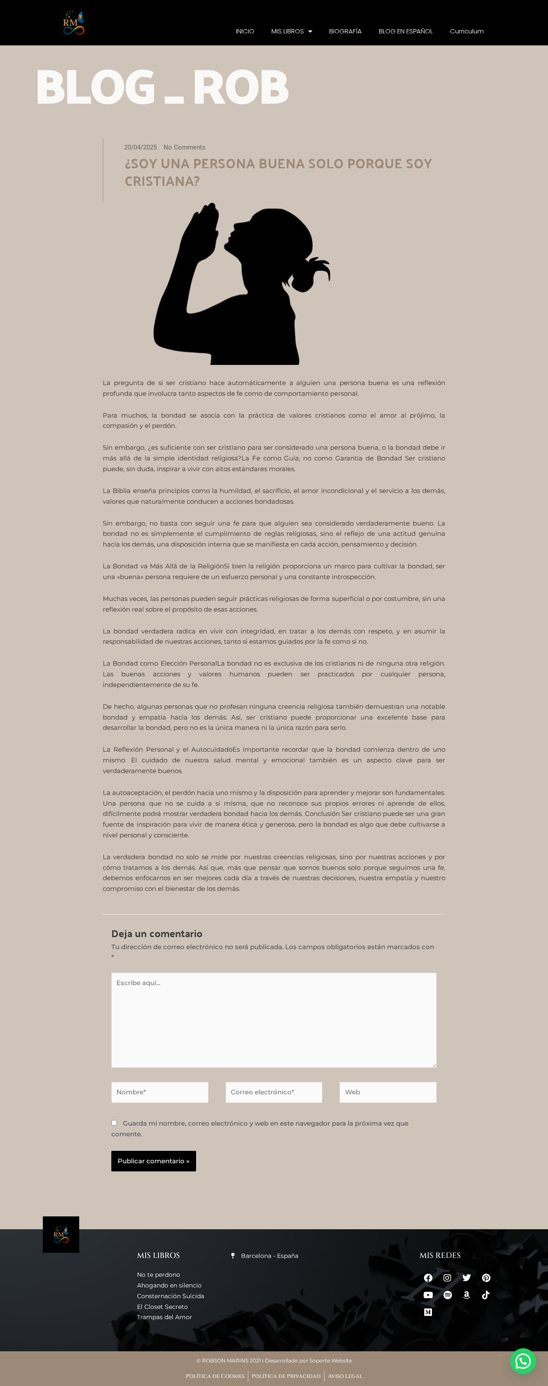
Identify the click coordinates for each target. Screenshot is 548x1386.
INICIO (245, 31)
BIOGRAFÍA (345, 31)
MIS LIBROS (287, 31)
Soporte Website (331, 1360)
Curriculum (467, 31)
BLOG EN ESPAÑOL (406, 31)
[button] (523, 1361)
